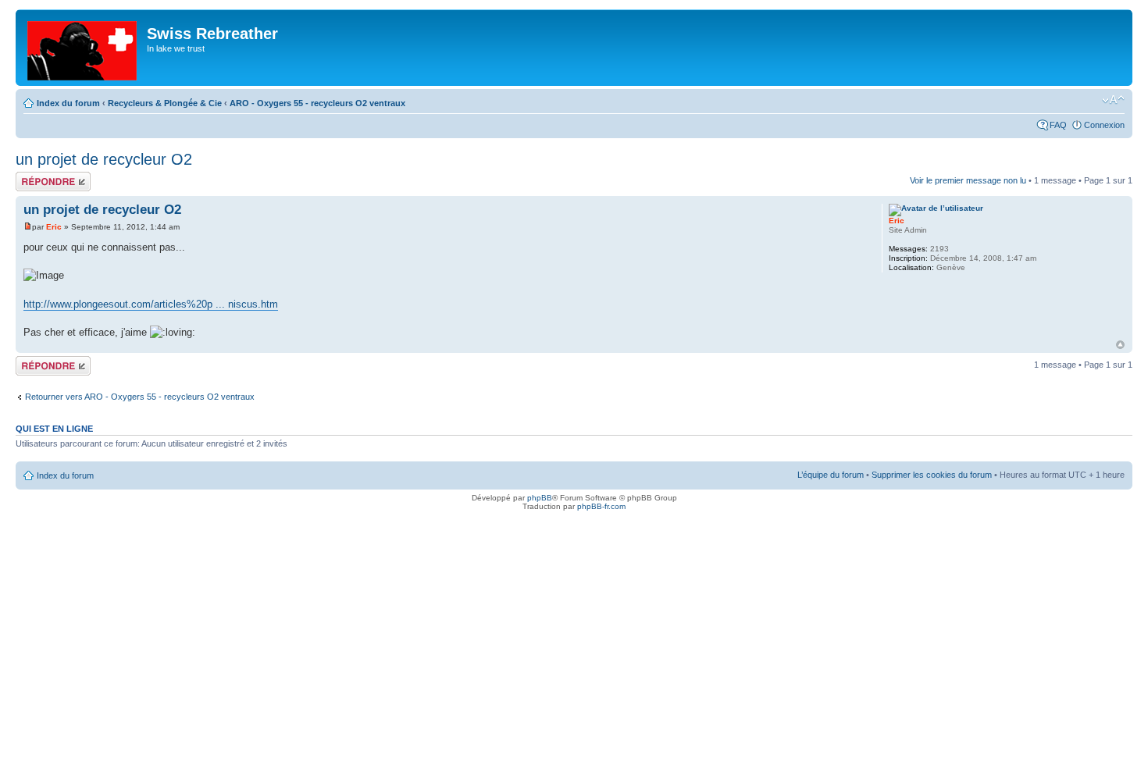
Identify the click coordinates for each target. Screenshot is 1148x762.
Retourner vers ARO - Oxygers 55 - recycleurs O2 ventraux (140, 396)
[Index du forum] (83, 47)
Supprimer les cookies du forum (932, 474)
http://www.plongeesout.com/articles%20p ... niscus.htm (150, 304)
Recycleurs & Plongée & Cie (165, 103)
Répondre (34, 176)
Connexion (1104, 125)
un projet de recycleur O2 (104, 159)
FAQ (1058, 125)
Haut (1120, 344)
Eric (54, 227)
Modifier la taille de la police (1113, 100)
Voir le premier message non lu (968, 180)
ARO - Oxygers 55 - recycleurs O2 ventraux (317, 103)
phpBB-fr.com (601, 506)
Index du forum (68, 103)
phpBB (539, 497)
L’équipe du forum (830, 474)
